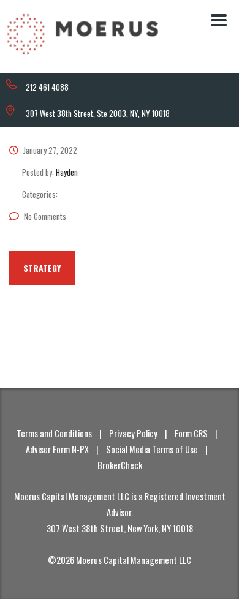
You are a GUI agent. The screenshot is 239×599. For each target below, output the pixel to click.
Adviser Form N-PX (57, 449)
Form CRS (191, 433)
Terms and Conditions (54, 433)
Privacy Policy (133, 433)
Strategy (42, 268)
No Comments (45, 216)
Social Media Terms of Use (152, 449)
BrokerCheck (119, 465)
